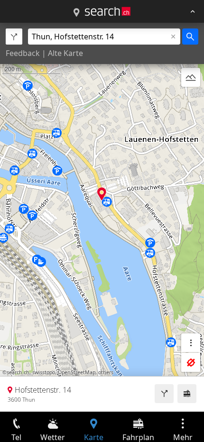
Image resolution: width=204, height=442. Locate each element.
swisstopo (43, 372)
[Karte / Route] (76, 13)
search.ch (18, 372)
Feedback (23, 53)
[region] (102, 217)
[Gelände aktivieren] (190, 77)
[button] (101, 194)
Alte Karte (65, 53)
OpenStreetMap (76, 372)
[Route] (164, 393)
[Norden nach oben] (190, 100)
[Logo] (107, 11)
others (105, 372)
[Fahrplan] (186, 393)
